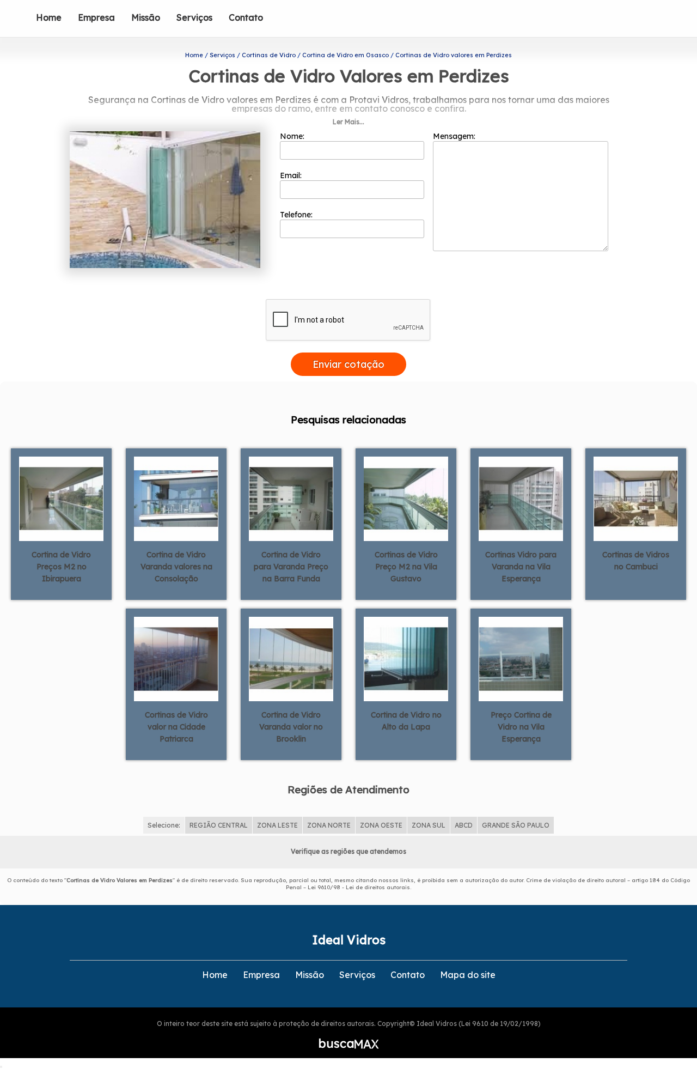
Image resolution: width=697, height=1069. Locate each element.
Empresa (96, 17)
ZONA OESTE (381, 825)
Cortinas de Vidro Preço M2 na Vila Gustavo (406, 567)
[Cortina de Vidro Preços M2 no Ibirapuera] (61, 498)
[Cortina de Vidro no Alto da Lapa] (406, 658)
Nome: (293, 136)
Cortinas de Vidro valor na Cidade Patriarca (176, 727)
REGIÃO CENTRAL (218, 825)
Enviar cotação (348, 364)
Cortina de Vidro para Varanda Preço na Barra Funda (291, 567)
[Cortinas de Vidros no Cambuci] (635, 498)
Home (49, 17)
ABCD (464, 825)
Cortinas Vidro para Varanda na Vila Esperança (521, 567)
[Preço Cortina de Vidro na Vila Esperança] (520, 658)
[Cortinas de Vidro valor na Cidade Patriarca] (176, 658)
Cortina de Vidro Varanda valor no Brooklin (291, 727)
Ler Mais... (348, 122)
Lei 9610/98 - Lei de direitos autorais (359, 887)
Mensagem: (455, 136)
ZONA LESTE (277, 825)
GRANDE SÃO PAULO (515, 825)
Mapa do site (468, 974)
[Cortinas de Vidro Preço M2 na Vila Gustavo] (406, 498)
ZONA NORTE (329, 825)
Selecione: (164, 825)
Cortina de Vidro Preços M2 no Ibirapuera (61, 567)
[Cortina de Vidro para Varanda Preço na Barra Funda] (291, 498)
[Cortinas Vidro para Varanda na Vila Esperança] (520, 498)
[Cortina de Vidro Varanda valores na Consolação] (176, 498)
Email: (292, 175)
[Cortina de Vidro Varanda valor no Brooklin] (291, 658)
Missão (145, 17)
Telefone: (297, 215)
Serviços (194, 17)
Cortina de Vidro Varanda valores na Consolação (176, 567)
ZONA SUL (428, 825)
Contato (246, 17)
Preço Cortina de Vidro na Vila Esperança (521, 727)
